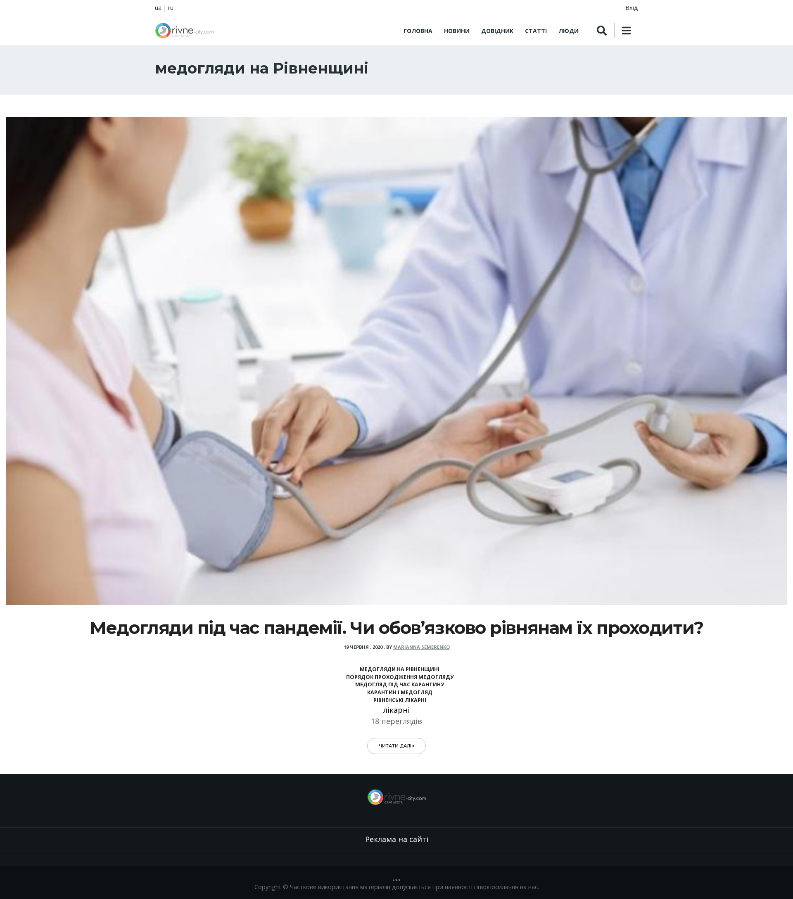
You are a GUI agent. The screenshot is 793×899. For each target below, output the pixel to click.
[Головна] (184, 30)
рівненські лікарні (399, 700)
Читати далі (396, 746)
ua (158, 8)
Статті (536, 31)
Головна (418, 31)
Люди (568, 31)
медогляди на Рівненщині (399, 669)
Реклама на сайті (396, 839)
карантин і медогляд (399, 692)
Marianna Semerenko (421, 647)
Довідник (497, 31)
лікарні (396, 710)
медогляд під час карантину (399, 684)
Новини (457, 31)
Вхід (631, 8)
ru (170, 8)
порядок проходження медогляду (399, 677)
